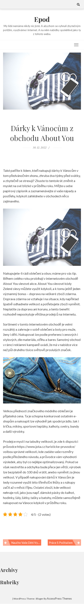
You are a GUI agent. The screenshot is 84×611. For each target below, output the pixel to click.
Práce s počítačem (61, 542)
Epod (42, 19)
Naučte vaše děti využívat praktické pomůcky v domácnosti (26, 542)
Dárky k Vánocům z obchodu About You (42, 133)
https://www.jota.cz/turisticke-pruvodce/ (46, 446)
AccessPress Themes (59, 598)
